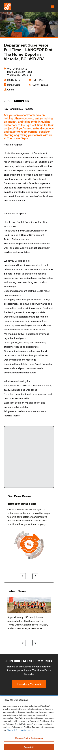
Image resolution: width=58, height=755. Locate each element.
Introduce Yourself (29, 684)
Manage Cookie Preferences (29, 738)
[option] (29, 531)
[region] (29, 725)
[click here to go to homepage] (7, 6)
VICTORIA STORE (17, 68)
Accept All (29, 747)
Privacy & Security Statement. (19, 730)
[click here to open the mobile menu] (52, 6)
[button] (23, 576)
